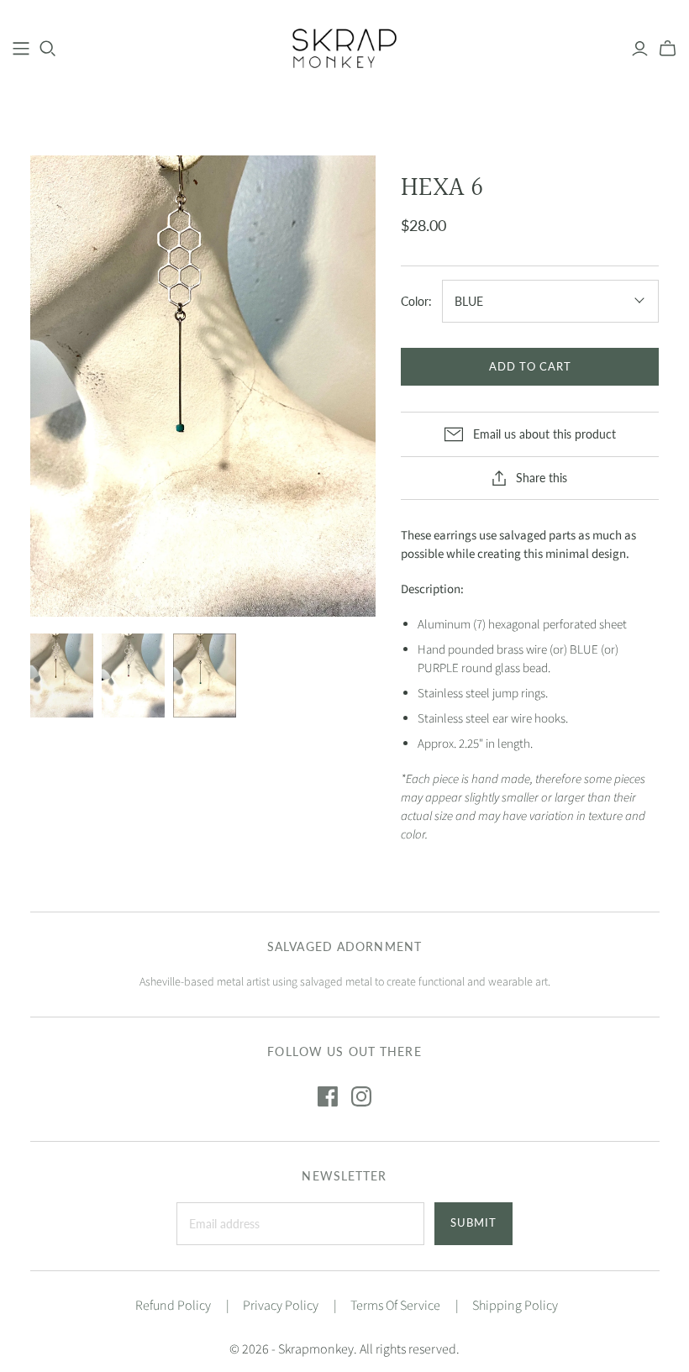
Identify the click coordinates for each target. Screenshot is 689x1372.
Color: (416, 301)
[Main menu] (21, 48)
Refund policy (173, 1305)
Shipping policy (515, 1305)
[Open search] (47, 48)
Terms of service (395, 1305)
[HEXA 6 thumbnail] (61, 675)
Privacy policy (280, 1305)
